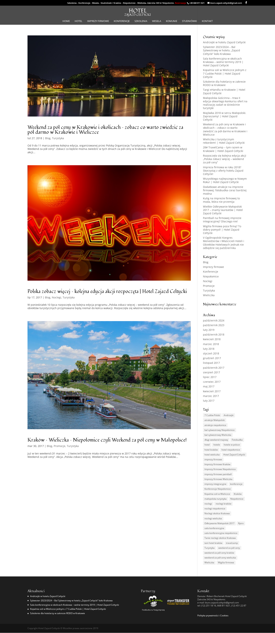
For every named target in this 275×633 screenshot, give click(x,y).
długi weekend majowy (216, 439)
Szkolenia (141, 21)
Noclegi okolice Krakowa (217, 513)
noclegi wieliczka (213, 518)
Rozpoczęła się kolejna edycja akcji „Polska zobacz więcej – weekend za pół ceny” (224, 159)
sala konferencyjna (214, 528)
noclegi (208, 503)
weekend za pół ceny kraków (219, 552)
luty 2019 (208, 330)
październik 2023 (213, 325)
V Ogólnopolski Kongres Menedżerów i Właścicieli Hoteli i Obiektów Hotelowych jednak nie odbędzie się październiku (223, 243)
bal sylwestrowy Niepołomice (219, 430)
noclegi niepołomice (214, 508)
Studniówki (189, 21)
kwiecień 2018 (212, 339)
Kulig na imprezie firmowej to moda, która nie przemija (221, 200)
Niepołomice (211, 276)
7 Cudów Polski (212, 415)
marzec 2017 (211, 396)
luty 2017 (208, 400)
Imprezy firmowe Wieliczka (218, 479)
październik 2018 (213, 334)
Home (66, 21)
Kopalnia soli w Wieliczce (217, 493)
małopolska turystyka (215, 498)
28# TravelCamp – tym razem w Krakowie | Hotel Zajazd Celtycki (223, 149)
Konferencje (122, 21)
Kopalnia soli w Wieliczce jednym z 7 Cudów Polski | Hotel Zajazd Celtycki (224, 73)
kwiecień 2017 (212, 391)
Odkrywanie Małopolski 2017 (219, 523)
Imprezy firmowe (98, 21)
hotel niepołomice (230, 449)
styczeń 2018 (211, 353)
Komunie (171, 21)
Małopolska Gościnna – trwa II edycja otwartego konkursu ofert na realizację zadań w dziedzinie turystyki (225, 103)
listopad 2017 (211, 363)
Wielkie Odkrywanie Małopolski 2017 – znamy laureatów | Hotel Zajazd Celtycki (223, 210)
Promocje (59, 446)
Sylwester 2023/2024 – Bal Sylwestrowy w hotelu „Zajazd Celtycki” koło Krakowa (221, 50)
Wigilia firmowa (226, 562)
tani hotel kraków (213, 543)
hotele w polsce (232, 444)
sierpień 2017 (211, 372)
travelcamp (232, 543)
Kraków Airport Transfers (178, 607)
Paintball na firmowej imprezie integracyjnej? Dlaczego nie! (222, 219)
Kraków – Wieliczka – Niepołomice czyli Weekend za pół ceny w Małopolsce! (107, 440)
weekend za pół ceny (229, 547)
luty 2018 (208, 349)
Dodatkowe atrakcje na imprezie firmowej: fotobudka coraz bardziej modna (225, 190)
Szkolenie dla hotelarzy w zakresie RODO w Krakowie (224, 83)
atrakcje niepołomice (215, 425)
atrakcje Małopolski (214, 420)
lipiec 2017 (209, 377)
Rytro (241, 523)
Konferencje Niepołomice (217, 488)
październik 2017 (213, 367)
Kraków (238, 493)
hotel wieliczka (212, 454)
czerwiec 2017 (212, 381)
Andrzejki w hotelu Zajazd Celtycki (224, 42)
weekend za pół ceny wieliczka (220, 557)
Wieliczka (209, 295)
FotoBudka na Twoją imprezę (153, 610)
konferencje (236, 484)
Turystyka (58, 138)
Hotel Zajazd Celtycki (234, 454)
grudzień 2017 (212, 358)
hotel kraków (211, 449)
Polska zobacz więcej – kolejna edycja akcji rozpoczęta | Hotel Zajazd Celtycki (107, 291)
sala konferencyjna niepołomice (220, 533)
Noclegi (56, 297)
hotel (207, 444)
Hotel (78, 21)
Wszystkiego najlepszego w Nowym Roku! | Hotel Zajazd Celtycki (225, 180)
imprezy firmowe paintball (218, 474)
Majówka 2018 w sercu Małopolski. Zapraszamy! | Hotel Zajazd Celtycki (224, 116)
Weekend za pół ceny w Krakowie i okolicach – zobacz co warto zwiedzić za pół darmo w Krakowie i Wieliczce (105, 130)
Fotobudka (237, 439)
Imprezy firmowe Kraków (217, 464)
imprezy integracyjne (215, 484)
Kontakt (207, 21)
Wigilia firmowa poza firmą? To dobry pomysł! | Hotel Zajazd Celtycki (222, 229)
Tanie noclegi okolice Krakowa (220, 538)
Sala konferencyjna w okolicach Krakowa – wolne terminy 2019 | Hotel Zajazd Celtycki (223, 62)
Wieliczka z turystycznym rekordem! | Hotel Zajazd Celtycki (224, 141)
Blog (48, 138)
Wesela (156, 21)
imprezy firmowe (213, 459)
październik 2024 (213, 320)
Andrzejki (228, 415)
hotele (216, 444)
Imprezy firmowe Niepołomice (220, 469)
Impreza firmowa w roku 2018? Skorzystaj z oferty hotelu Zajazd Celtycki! (223, 170)
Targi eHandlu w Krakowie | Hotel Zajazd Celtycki (224, 91)
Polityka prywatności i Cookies (212, 615)
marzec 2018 (211, 344)
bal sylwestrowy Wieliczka (217, 434)
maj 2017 (208, 386)
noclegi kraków (223, 503)
